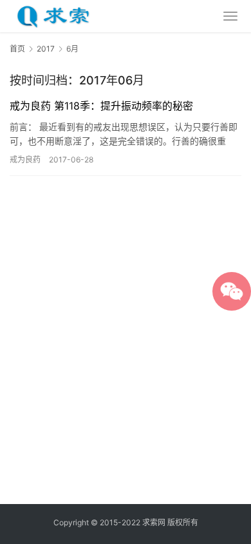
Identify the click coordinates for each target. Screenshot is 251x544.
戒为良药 (25, 159)
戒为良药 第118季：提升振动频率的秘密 (101, 105)
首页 (17, 48)
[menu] (230, 16)
